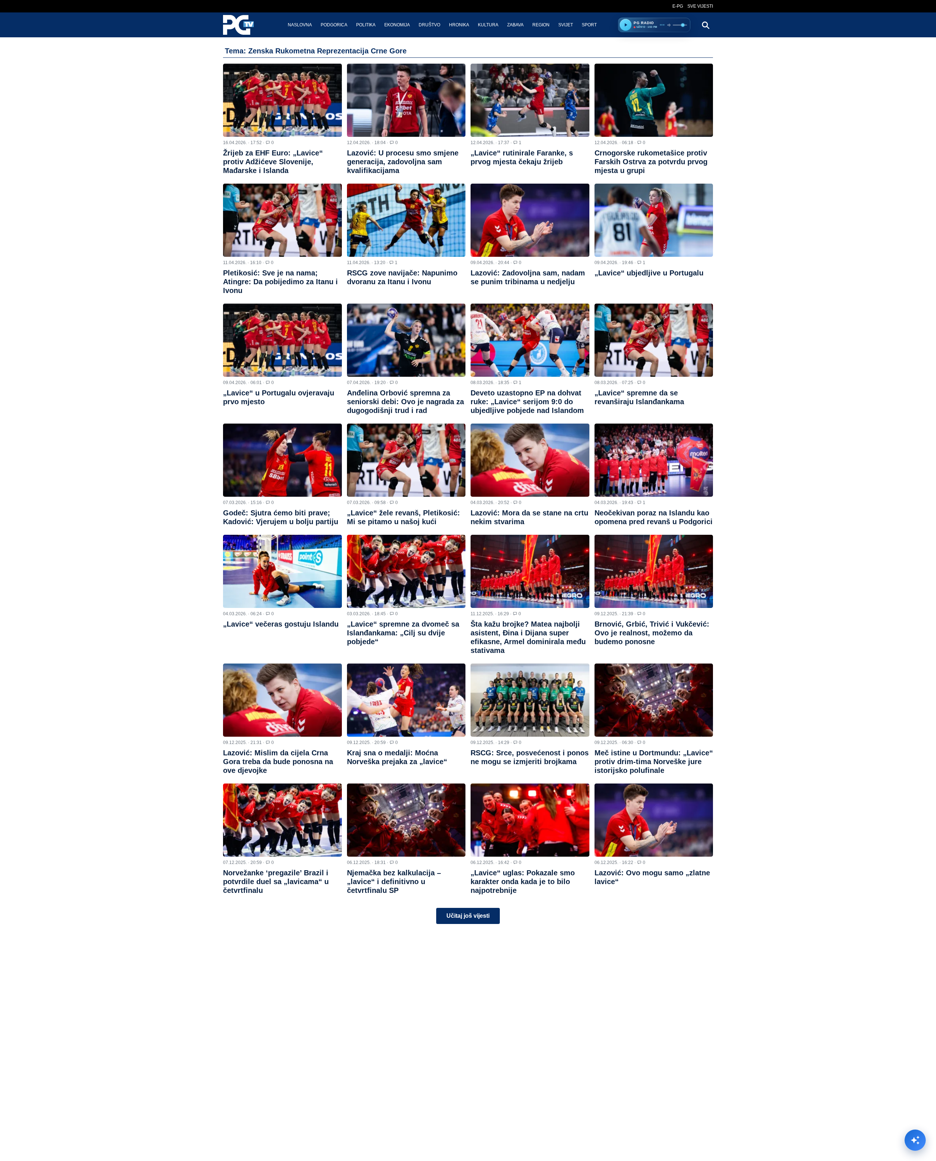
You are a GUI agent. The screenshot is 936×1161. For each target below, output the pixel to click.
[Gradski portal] (244, 25)
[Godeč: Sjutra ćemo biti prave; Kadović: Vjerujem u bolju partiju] (282, 460)
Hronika (459, 24)
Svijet (565, 24)
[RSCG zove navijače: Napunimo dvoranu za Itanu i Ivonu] (406, 220)
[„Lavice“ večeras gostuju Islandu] (282, 571)
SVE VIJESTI (700, 6)
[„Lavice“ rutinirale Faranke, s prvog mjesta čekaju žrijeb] (530, 100)
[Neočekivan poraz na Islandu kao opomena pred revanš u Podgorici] (654, 460)
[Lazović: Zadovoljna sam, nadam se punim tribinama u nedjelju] (530, 220)
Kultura (488, 24)
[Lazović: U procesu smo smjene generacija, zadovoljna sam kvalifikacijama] (406, 100)
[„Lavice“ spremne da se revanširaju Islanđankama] (654, 340)
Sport (589, 24)
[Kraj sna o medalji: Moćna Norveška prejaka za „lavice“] (406, 700)
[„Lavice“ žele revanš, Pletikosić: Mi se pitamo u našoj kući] (406, 460)
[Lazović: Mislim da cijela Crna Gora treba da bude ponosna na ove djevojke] (282, 700)
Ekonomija (397, 24)
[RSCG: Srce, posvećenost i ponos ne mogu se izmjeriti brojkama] (530, 700)
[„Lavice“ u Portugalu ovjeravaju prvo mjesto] (282, 340)
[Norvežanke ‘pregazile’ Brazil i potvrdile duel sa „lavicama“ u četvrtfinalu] (282, 820)
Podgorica (334, 24)
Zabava (515, 24)
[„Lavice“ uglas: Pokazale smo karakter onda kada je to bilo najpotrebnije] (530, 820)
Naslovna (300, 24)
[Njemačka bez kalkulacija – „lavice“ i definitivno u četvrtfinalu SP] (406, 820)
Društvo (429, 24)
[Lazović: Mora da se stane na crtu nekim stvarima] (530, 460)
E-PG (677, 6)
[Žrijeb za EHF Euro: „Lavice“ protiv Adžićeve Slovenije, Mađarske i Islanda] (282, 100)
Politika (365, 24)
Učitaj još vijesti (468, 916)
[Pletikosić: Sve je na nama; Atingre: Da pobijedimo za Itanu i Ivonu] (282, 220)
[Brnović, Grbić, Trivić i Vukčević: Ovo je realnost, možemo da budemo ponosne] (654, 571)
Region (541, 24)
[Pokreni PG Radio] (625, 25)
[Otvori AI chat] (915, 1140)
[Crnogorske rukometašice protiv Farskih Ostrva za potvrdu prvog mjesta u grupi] (654, 100)
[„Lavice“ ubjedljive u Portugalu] (654, 220)
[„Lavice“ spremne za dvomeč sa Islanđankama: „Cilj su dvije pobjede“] (406, 571)
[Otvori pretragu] (705, 25)
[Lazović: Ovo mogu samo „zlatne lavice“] (654, 820)
